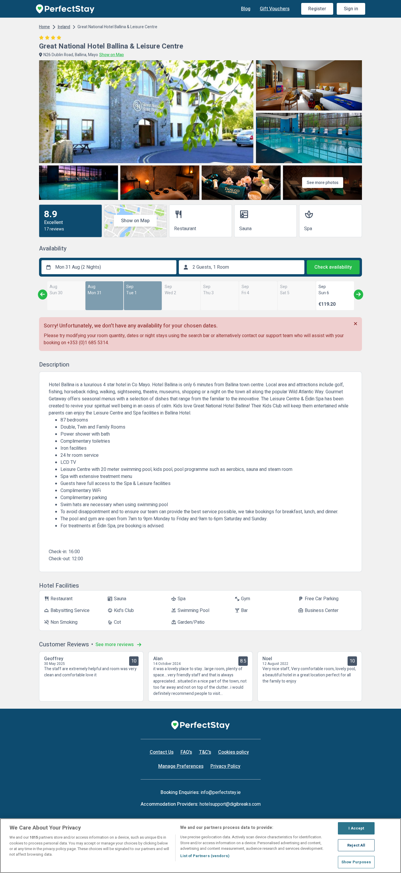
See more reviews (115, 644)
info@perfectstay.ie (221, 792)
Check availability (333, 267)
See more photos (322, 183)
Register (317, 8)
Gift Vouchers (274, 8)
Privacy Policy (225, 766)
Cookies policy (233, 752)
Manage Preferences (180, 766)
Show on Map (135, 220)
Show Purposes (356, 862)
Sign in (351, 8)
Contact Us (161, 752)
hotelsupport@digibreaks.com (230, 804)
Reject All (356, 845)
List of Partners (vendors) (205, 856)
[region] (200, 845)
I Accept (356, 828)
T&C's (205, 752)
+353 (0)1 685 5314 (87, 342)
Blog (245, 8)
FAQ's (186, 752)
